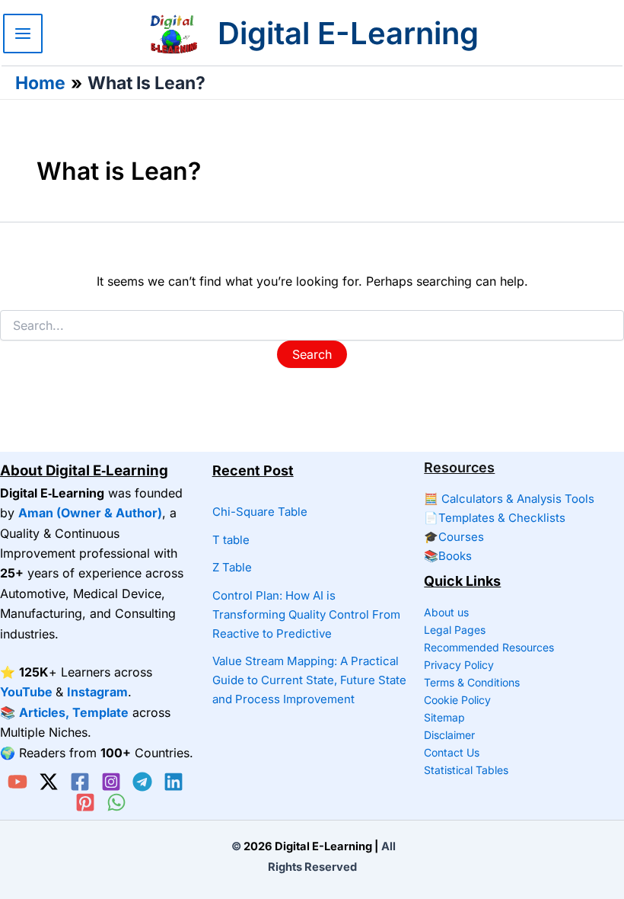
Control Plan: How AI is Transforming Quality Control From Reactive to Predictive (306, 614)
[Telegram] (142, 782)
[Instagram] (111, 782)
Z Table (232, 567)
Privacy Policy (459, 664)
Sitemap (444, 717)
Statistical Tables (466, 769)
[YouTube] (17, 782)
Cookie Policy (457, 699)
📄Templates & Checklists (494, 517)
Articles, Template (74, 712)
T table (231, 540)
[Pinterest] (85, 802)
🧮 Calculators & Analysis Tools (509, 498)
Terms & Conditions (472, 682)
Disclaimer (449, 734)
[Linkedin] (173, 782)
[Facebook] (80, 782)
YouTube (26, 691)
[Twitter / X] (49, 782)
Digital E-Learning (348, 33)
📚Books (448, 556)
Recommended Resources (489, 647)
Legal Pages (455, 629)
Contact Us (451, 752)
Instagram (97, 691)
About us (446, 612)
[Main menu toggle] (23, 33)
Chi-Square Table (259, 511)
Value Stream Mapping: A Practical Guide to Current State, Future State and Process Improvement (309, 680)
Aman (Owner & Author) (90, 512)
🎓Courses (454, 536)
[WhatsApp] (116, 802)
